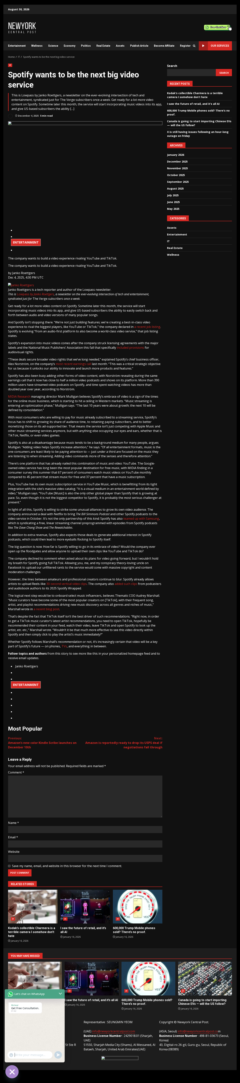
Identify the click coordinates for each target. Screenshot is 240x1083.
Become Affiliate (164, 45)
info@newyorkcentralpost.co (198, 1031)
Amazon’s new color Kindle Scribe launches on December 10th (42, 742)
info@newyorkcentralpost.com (113, 1031)
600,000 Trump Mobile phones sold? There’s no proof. (137, 906)
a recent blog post (46, 609)
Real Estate (103, 45)
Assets (120, 45)
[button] (23, 273)
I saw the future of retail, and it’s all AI (85, 906)
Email (13, 837)
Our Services (220, 45)
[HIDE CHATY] (12, 1071)
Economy (69, 45)
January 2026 (175, 154)
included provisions (130, 348)
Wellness (37, 45)
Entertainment (17, 45)
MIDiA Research (19, 396)
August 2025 (175, 188)
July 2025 (173, 195)
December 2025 (177, 161)
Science (53, 45)
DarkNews (136, 1074)
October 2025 (176, 175)
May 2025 (173, 208)
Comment (16, 772)
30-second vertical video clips (66, 584)
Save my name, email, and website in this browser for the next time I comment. (67, 866)
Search (172, 66)
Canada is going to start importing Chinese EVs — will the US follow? (205, 978)
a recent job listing (147, 327)
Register (185, 45)
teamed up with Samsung (141, 518)
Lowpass (35, 294)
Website (14, 852)
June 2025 (173, 202)
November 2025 (177, 168)
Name (13, 823)
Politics (86, 45)
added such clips (126, 584)
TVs (64, 646)
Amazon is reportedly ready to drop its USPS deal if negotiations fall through (123, 742)
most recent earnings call (73, 364)
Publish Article (139, 45)
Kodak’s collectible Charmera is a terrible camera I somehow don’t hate (33, 906)
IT (10, 65)
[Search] (194, 45)
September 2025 (178, 181)
